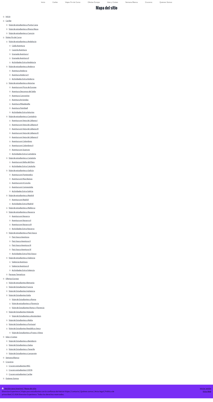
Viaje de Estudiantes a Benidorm (22, 341)
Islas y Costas (11, 336)
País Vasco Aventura (20, 237)
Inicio (8, 16)
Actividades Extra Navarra (23, 228)
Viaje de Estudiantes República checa (25, 328)
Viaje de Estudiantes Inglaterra (22, 291)
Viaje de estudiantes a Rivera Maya (23, 29)
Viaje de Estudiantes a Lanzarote (23, 353)
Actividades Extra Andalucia (24, 62)
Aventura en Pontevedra (22, 174)
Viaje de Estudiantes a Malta (21, 320)
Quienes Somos (12, 378)
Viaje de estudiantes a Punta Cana (23, 25)
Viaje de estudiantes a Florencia (25, 303)
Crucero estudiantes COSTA (20, 370)
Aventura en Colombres (22, 141)
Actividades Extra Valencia (23, 270)
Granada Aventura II (20, 58)
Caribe (8, 20)
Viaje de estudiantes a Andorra (22, 66)
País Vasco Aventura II (21, 241)
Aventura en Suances (21, 149)
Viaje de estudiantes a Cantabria (22, 116)
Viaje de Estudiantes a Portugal (22, 324)
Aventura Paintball (20, 108)
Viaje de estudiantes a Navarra (22, 212)
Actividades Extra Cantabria (24, 153)
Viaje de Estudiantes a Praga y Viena (27, 332)
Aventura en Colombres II (22, 145)
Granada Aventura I (20, 54)
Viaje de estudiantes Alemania (21, 282)
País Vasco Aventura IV (21, 249)
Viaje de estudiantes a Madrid (21, 195)
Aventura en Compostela (22, 187)
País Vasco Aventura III (21, 245)
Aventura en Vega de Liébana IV (25, 133)
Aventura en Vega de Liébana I (24, 120)
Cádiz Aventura (18, 45)
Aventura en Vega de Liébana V (25, 137)
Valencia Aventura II (20, 266)
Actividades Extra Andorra (23, 79)
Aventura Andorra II (20, 74)
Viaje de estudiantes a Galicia (21, 170)
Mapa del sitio (30, 388)
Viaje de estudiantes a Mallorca (22, 207)
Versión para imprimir (14, 388)
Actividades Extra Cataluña (23, 166)
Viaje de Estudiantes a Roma (24, 299)
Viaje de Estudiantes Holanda (21, 311)
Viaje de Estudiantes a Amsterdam (26, 316)
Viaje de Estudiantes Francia (21, 286)
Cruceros (9, 361)
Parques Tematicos (17, 274)
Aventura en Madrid (20, 199)
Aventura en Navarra (21, 216)
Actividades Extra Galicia (22, 191)
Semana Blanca (12, 357)
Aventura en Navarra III (22, 224)
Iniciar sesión (205, 388)
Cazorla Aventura (19, 49)
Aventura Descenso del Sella (24, 91)
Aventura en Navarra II (21, 220)
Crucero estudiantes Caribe (20, 374)
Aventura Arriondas (20, 99)
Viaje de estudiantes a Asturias (22, 83)
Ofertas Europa (12, 278)
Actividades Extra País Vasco (24, 253)
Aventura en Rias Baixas (22, 178)
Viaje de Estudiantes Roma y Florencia (28, 307)
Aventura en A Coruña (21, 182)
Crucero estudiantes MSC (19, 365)
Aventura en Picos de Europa (24, 87)
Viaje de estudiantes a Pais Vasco (23, 232)
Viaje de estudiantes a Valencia (22, 257)
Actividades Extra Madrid (22, 203)
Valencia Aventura (19, 261)
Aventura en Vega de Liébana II (25, 124)
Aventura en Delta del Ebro (23, 162)
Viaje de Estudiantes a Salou (21, 345)
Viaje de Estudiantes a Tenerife (22, 349)
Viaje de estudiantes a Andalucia (22, 41)
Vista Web (207, 391)
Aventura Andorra (19, 70)
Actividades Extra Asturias (23, 112)
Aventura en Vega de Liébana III (25, 128)
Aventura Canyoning (20, 95)
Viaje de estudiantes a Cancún (21, 33)
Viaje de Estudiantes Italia (20, 295)
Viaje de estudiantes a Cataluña (22, 158)
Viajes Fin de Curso (14, 37)
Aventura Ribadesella (21, 103)
